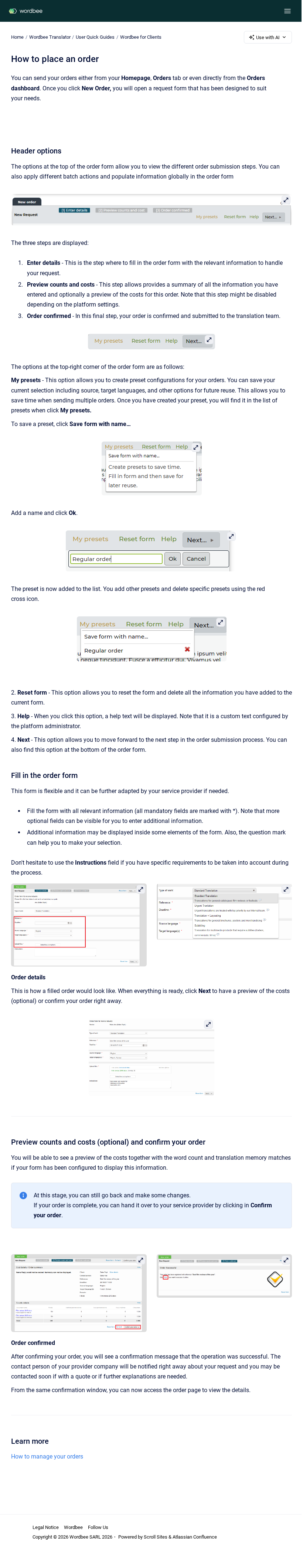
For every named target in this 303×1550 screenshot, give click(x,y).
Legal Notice (46, 1527)
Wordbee (73, 1527)
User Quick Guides (95, 37)
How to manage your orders (47, 1456)
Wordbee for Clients (140, 37)
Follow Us (98, 1527)
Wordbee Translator (50, 37)
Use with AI (268, 37)
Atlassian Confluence (195, 1537)
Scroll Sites (155, 1537)
